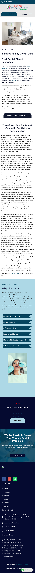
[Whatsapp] (15, 479)
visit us (14, 80)
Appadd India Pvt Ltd (21, 564)
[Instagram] (9, 479)
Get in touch (15, 273)
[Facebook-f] (4, 479)
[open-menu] (31, 14)
